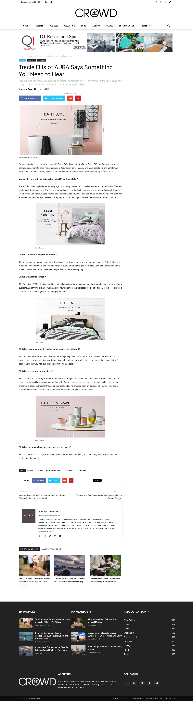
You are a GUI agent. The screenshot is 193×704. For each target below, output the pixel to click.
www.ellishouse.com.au (83, 382)
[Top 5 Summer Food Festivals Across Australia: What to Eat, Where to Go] (35, 565)
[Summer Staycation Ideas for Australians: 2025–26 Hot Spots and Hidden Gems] (26, 636)
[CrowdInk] (96, 14)
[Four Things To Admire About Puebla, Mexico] (78, 650)
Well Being (69, 26)
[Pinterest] (160, 2)
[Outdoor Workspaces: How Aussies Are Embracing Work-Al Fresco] (106, 565)
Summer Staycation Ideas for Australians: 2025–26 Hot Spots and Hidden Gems (51, 636)
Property (145, 26)
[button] (168, 26)
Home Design (68, 470)
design (40, 470)
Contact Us (170, 698)
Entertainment (126, 26)
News (126, 624)
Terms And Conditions (120, 698)
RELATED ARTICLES (29, 549)
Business (54, 26)
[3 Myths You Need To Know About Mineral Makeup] (78, 623)
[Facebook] (151, 2)
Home (23, 56)
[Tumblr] (165, 2)
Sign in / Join (49, 2)
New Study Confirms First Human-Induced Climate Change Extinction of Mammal (42, 497)
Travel (109, 26)
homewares (81, 470)
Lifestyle (128, 645)
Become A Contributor (155, 698)
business (30, 470)
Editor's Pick (32, 60)
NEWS (25, 26)
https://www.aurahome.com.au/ (49, 515)
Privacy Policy (137, 698)
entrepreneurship (53, 470)
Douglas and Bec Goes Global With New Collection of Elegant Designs (99, 497)
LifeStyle (38, 26)
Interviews (41, 60)
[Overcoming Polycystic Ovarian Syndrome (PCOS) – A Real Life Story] (78, 636)
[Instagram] (156, 2)
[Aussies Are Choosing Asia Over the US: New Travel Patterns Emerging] (70, 565)
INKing (127, 628)
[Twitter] (170, 2)
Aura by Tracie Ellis (29, 89)
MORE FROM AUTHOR (51, 549)
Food (83, 26)
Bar (21, 575)
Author (96, 26)
